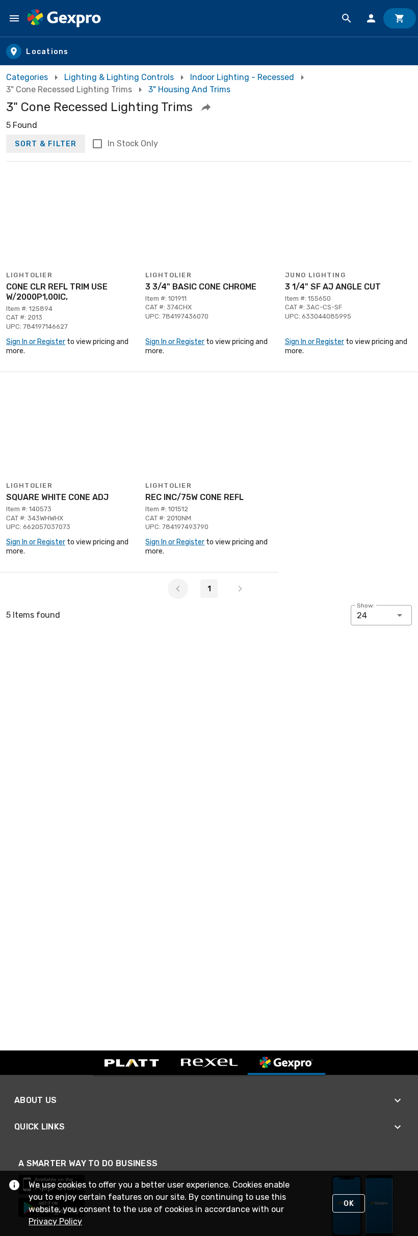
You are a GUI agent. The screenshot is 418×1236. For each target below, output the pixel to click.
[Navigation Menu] (14, 18)
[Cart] (399, 18)
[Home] (64, 18)
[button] (206, 107)
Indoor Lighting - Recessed (242, 77)
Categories (27, 77)
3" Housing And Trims (189, 89)
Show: (366, 605)
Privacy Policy (55, 1221)
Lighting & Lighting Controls (119, 77)
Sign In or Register (35, 341)
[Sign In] (371, 18)
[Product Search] (346, 18)
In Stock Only (133, 143)
